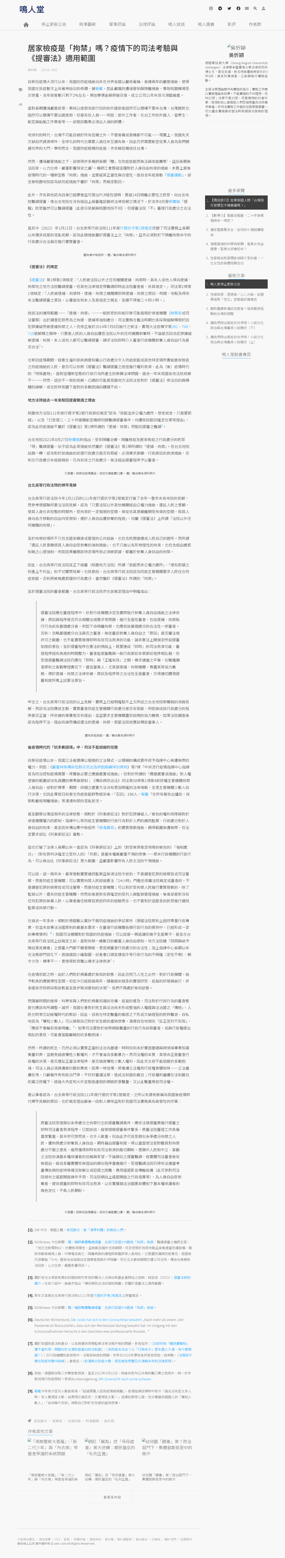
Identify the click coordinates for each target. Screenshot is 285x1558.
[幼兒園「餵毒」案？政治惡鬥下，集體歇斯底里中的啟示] (167, 1455)
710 (31, 333)
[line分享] (20, 89)
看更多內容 (112, 1497)
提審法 (37, 279)
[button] (20, 104)
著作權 (109, 1539)
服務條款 (95, 1539)
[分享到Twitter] (20, 76)
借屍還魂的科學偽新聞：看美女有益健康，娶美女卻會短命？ (237, 246)
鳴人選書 (206, 24)
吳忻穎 (32, 70)
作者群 (255, 24)
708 (185, 326)
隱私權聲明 (124, 1539)
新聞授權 (79, 1539)
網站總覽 (45, 1539)
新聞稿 (174, 201)
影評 (231, 24)
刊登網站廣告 (26, 1539)
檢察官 (57, 1420)
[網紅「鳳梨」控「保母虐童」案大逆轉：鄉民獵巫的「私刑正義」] (110, 1455)
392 (175, 326)
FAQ (57, 1539)
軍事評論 (117, 24)
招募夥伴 (186, 1539)
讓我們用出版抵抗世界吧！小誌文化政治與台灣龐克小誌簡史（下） (237, 325)
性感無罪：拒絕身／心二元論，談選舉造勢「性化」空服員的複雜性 (237, 297)
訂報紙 (156, 1539)
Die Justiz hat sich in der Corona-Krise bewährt (106, 1319)
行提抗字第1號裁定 (136, 228)
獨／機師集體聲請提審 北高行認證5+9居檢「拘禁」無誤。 (112, 1307)
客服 (66, 1539)
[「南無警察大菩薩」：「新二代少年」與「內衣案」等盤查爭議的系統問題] (53, 1455)
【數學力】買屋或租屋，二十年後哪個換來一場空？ (237, 218)
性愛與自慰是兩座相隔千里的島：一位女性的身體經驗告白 (237, 260)
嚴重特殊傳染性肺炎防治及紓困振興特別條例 (89, 766)
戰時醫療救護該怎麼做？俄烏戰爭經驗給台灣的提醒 (237, 311)
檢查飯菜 (106, 827)
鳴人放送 (176, 24)
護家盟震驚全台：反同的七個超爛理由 (237, 232)
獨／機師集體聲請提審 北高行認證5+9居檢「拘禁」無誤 (111, 1241)
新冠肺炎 (40, 1420)
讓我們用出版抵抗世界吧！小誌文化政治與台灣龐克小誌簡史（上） (237, 339)
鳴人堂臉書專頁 (236, 354)
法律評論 (147, 24)
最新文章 (236, 275)
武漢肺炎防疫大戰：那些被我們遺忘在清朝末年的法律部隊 (127, 1360)
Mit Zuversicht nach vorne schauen (125, 1378)
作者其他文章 (40, 1431)
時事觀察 (87, 24)
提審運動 (174, 174)
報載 (99, 88)
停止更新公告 (53, 24)
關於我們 (170, 1539)
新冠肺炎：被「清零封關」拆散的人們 (95, 1229)
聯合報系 (142, 1539)
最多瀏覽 (236, 190)
